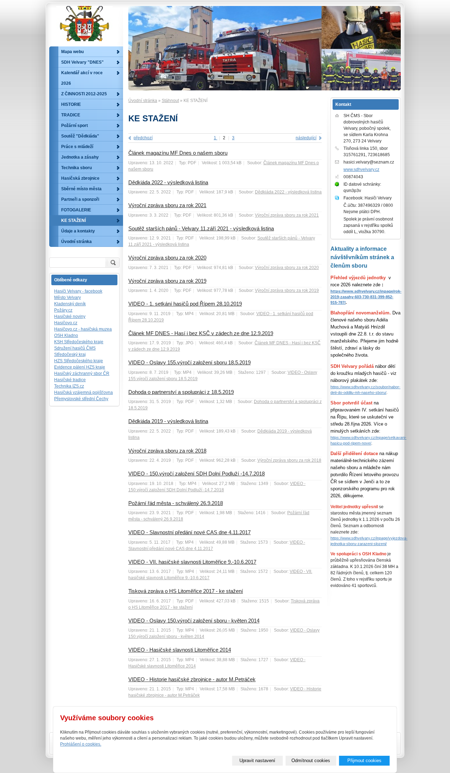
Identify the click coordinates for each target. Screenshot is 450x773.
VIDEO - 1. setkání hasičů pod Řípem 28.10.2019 (185, 304)
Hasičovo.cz (65, 322)
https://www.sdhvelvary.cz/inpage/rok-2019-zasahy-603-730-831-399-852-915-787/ (365, 297)
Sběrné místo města (81, 188)
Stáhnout (170, 100)
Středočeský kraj (70, 354)
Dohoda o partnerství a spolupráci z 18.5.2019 (181, 392)
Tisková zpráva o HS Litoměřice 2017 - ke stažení (185, 591)
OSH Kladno (66, 335)
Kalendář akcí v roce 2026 (82, 78)
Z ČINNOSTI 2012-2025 (84, 93)
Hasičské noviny (69, 316)
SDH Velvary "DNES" (82, 62)
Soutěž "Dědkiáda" (80, 136)
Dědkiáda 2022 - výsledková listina (168, 182)
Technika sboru (76, 167)
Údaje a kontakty (78, 231)
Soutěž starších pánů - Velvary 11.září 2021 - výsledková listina (201, 228)
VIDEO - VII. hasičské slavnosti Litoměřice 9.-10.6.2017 (192, 562)
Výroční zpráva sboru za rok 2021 (167, 205)
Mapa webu (72, 51)
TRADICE (70, 115)
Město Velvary (67, 297)
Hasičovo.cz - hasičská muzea (83, 329)
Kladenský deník (70, 303)
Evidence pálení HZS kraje (79, 367)
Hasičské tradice (70, 379)
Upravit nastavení (257, 760)
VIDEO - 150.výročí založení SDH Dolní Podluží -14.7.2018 (196, 474)
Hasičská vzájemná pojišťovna (83, 392)
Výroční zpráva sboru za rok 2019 (167, 281)
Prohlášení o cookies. (80, 744)
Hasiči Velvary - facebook (78, 291)
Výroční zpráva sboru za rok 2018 (167, 451)
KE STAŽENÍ (73, 220)
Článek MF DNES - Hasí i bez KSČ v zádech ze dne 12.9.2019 (200, 333)
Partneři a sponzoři (80, 199)
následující (306, 137)
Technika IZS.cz (69, 386)
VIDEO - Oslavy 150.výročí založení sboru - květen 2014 (193, 621)
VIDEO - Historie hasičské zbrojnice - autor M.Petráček (192, 679)
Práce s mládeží (77, 146)
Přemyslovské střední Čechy (81, 398)
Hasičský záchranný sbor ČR (81, 373)
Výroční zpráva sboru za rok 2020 (167, 258)
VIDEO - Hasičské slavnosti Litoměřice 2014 (179, 650)
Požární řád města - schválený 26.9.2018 (175, 503)
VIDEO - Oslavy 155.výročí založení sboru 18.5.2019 (189, 362)
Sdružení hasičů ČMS (75, 348)
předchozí (143, 137)
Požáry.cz (63, 310)
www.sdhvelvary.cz (361, 169)
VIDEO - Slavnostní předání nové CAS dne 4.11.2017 (189, 532)
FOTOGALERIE (76, 209)
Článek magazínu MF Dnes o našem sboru (177, 153)
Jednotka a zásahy (80, 157)
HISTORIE (71, 104)
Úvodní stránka (142, 100)
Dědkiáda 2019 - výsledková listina (168, 421)
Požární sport (74, 125)
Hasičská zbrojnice (80, 178)
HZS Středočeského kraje (78, 360)
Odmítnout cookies (310, 760)
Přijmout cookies (364, 760)
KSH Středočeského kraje (78, 341)
